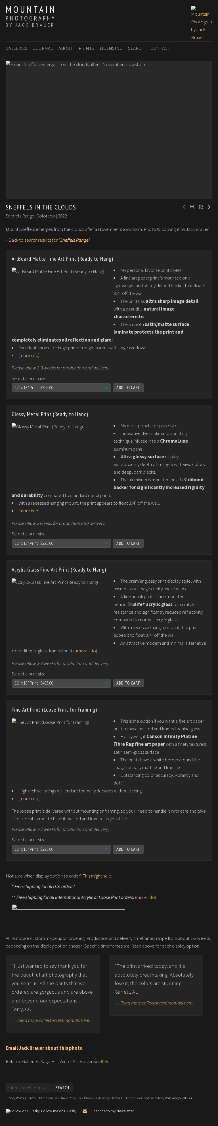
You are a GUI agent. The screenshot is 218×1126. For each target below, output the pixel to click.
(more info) (28, 355)
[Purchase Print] (200, 206)
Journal (43, 48)
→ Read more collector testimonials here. (51, 1020)
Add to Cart (128, 387)
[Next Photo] (208, 206)
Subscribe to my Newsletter (111, 1110)
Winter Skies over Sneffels (84, 1061)
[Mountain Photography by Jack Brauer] (201, 37)
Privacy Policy (15, 1098)
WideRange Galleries (178, 1098)
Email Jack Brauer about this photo (44, 1048)
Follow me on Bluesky (58, 1111)
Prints (86, 48)
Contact (160, 48)
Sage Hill (49, 1061)
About (65, 48)
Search (136, 48)
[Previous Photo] (183, 206)
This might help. (97, 876)
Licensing (111, 48)
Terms (31, 1098)
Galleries (17, 48)
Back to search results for (49, 240)
